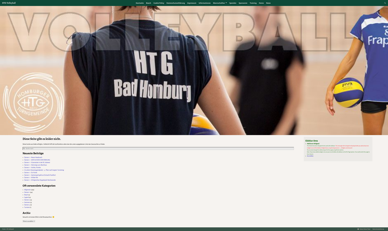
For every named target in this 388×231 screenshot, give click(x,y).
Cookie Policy (158, 3)
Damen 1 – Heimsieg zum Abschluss (35, 165)
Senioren (27, 202)
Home (261, 3)
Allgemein (27, 190)
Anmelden (310, 156)
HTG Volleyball (9, 2)
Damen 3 (27, 205)
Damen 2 (27, 200)
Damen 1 (27, 192)
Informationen (205, 3)
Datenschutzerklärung (176, 3)
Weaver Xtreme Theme (365, 229)
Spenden (232, 3)
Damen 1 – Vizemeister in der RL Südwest (37, 162)
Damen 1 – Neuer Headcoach (33, 157)
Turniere (26, 207)
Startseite (140, 3)
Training (253, 3)
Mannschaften (219, 3)
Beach (148, 3)
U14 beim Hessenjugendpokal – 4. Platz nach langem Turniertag (44, 170)
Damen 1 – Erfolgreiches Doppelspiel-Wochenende (40, 180)
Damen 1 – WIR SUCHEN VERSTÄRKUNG (37, 160)
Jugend (26, 197)
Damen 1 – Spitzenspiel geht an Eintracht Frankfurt (40, 175)
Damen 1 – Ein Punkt (30, 172)
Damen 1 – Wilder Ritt (31, 177)
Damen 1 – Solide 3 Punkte (32, 167)
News (268, 3)
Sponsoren (243, 3)
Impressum (191, 3)
